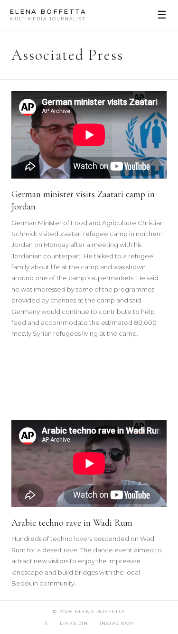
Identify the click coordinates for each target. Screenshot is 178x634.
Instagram (117, 623)
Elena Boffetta (48, 14)
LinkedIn (74, 623)
